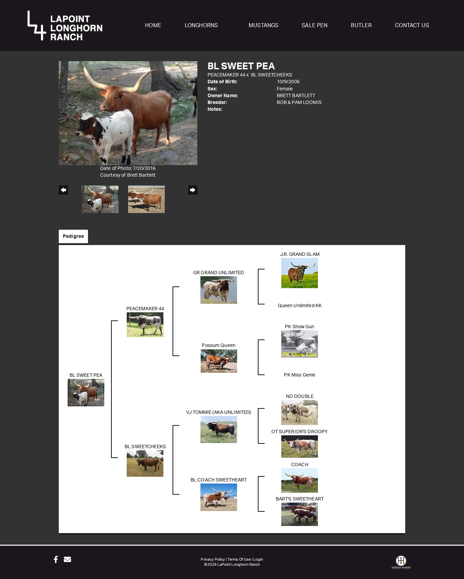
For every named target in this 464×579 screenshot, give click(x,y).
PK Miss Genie (299, 375)
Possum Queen (218, 345)
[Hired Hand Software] (401, 565)
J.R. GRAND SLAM (300, 254)
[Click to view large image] (128, 112)
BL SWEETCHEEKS (271, 75)
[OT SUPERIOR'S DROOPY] (299, 446)
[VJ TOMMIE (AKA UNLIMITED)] (218, 429)
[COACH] (299, 480)
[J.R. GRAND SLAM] (299, 272)
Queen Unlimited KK (300, 305)
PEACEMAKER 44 (227, 75)
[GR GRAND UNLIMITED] (218, 289)
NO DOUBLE (300, 396)
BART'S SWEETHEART (300, 499)
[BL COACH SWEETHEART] (218, 497)
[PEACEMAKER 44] (145, 324)
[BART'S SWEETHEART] (299, 514)
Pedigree (73, 236)
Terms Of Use (239, 559)
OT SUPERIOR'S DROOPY (299, 431)
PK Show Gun (300, 326)
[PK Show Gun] (299, 343)
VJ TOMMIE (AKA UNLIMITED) (218, 412)
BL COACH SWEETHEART (219, 480)
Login (258, 559)
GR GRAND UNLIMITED (218, 272)
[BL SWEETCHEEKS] (145, 463)
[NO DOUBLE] (299, 412)
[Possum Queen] (218, 360)
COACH (299, 464)
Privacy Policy (213, 559)
